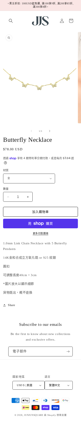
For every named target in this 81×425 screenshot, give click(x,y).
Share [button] (11, 305)
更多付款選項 (40, 233)
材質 (6, 170)
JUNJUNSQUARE (33, 415)
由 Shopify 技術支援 (55, 415)
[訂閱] (67, 351)
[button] (10, 20)
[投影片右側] (49, 131)
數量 (6, 188)
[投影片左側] (31, 131)
